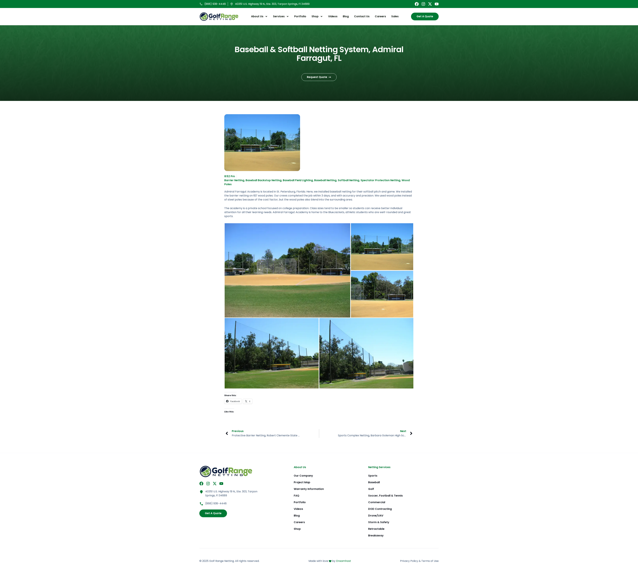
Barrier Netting (234, 180)
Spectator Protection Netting (380, 180)
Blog (346, 16)
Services (279, 16)
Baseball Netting (325, 180)
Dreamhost (343, 561)
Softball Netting (348, 180)
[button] (287, 270)
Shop (315, 16)
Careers (380, 16)
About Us (257, 16)
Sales (395, 16)
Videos (332, 16)
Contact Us (362, 16)
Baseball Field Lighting (298, 180)
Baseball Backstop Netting (263, 180)
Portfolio (300, 16)
